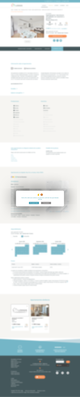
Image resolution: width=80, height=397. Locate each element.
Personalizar (46, 203)
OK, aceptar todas (34, 203)
